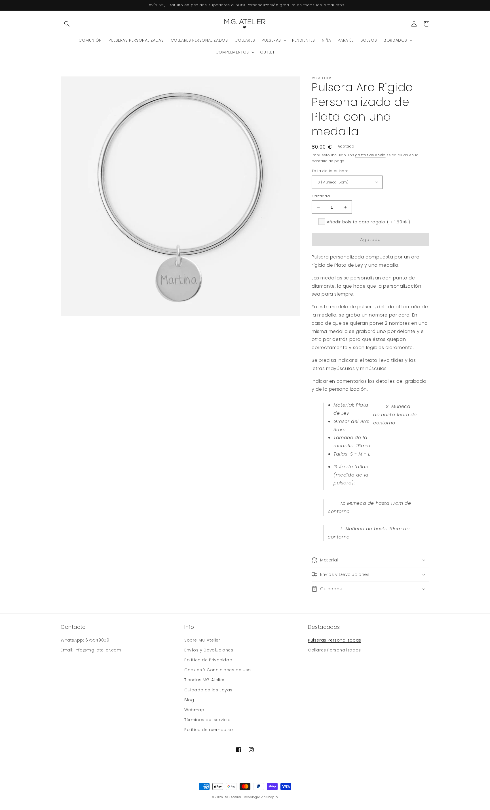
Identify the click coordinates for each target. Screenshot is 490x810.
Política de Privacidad (208, 660)
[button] (67, 24)
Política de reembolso (208, 729)
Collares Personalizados (334, 650)
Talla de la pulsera (330, 171)
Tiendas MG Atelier (204, 680)
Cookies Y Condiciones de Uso (217, 670)
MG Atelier (233, 797)
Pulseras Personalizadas (334, 640)
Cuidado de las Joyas (208, 690)
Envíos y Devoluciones (208, 650)
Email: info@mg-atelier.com (91, 650)
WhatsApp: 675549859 (85, 640)
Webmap (194, 710)
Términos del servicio (207, 720)
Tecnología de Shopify (260, 797)
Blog (189, 700)
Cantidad (321, 196)
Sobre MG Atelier (202, 640)
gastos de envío (370, 155)
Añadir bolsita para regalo (368, 222)
